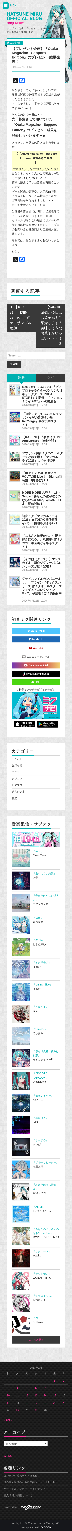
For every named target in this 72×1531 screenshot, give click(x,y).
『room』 (38, 851)
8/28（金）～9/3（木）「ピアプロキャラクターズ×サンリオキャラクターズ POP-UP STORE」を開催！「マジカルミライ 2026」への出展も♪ (42, 394)
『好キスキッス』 (43, 1295)
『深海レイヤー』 (43, 1095)
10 (8, 1395)
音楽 (14, 798)
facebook (37, 639)
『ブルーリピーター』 (46, 1162)
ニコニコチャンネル (38, 656)
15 (54, 1395)
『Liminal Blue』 (42, 984)
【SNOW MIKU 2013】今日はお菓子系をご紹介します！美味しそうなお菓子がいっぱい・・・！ (51, 323)
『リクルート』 (42, 1251)
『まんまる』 (40, 1140)
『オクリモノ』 (42, 962)
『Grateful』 (40, 1029)
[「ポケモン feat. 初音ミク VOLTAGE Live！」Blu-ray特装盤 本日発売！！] (15, 476)
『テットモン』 (42, 1273)
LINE (37, 682)
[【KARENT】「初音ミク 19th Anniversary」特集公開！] (15, 440)
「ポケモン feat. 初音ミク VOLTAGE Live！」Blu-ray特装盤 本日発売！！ (42, 476)
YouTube (37, 648)
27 (36, 1410)
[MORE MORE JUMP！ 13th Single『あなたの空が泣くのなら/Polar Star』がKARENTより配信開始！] (15, 496)
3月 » (9, 1420)
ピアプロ (17, 785)
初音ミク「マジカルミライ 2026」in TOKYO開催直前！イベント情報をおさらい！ (41, 519)
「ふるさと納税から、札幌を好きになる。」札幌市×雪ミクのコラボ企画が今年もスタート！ (42, 541)
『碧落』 (38, 918)
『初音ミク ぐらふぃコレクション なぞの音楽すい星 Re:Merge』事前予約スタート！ (42, 419)
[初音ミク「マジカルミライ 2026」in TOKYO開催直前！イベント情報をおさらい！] (15, 519)
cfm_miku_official (37, 665)
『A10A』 (38, 940)
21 (45, 1403)
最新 (21, 377)
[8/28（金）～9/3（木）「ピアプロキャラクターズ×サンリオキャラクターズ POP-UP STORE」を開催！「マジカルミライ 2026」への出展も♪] (15, 390)
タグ (50, 377)
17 (8, 1403)
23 (63, 1403)
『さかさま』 (40, 1007)
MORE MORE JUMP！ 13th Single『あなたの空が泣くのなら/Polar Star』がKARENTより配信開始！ (41, 498)
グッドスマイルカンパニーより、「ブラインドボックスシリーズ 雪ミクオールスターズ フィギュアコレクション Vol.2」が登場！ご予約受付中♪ (42, 588)
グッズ (16, 772)
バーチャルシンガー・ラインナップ (24, 1489)
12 (26, 1395)
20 (36, 1403)
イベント (17, 758)
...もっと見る (36, 1339)
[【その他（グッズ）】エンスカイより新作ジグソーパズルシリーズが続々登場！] (15, 562)
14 (45, 1395)
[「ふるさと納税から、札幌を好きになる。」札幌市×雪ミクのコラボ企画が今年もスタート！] (15, 539)
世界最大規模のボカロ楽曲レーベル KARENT (30, 1482)
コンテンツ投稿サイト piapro (20, 1475)
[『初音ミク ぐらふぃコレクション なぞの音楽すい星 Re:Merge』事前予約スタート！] (15, 417)
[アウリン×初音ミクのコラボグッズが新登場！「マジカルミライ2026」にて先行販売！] (15, 456)
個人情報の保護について (18, 1495)
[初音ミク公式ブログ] (24, 18)
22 (54, 1403)
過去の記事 (14, 42)
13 (36, 1395)
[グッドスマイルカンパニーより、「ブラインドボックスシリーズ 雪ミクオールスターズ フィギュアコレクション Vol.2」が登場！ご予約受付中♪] (15, 582)
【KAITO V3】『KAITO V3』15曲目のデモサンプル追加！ (20, 318)
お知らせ (17, 765)
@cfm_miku (37, 631)
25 (17, 1410)
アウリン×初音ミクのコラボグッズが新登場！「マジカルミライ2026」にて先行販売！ (42, 456)
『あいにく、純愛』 (44, 873)
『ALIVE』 (39, 1207)
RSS (9, 1456)
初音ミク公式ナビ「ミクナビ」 (36, 689)
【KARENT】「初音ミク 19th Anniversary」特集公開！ (42, 438)
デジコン (17, 778)
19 (26, 1403)
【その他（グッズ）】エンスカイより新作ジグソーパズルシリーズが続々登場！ (41, 562)
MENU (13, 5)
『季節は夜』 (40, 1118)
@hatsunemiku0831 (37, 673)
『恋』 (37, 1318)
